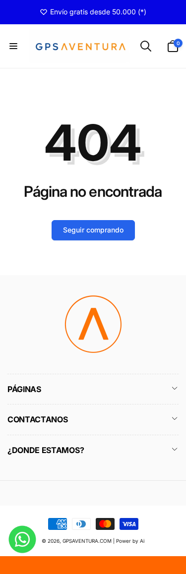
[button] (13, 46)
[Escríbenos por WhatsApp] (22, 539)
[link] (93, 11)
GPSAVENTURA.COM (87, 541)
